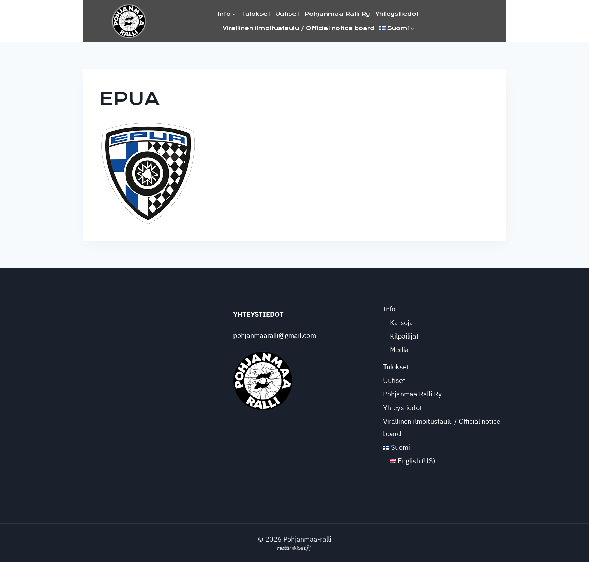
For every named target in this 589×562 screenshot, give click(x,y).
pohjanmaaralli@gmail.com (274, 335)
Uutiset (287, 14)
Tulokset (255, 14)
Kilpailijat (404, 336)
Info (389, 308)
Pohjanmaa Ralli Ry (337, 14)
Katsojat (403, 322)
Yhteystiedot (397, 14)
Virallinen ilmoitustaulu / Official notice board (298, 28)
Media (399, 349)
